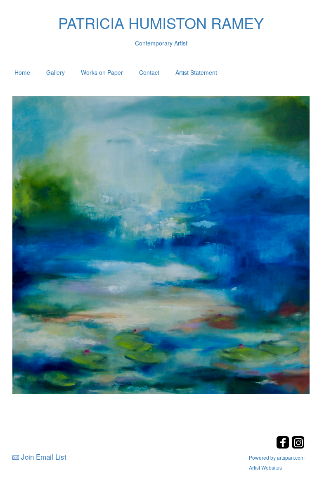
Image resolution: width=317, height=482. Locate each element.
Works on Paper (102, 72)
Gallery (55, 72)
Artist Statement (196, 72)
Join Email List (43, 456)
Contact (149, 72)
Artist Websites (265, 467)
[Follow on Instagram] (298, 446)
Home (22, 72)
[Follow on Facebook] (283, 446)
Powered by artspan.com (277, 457)
